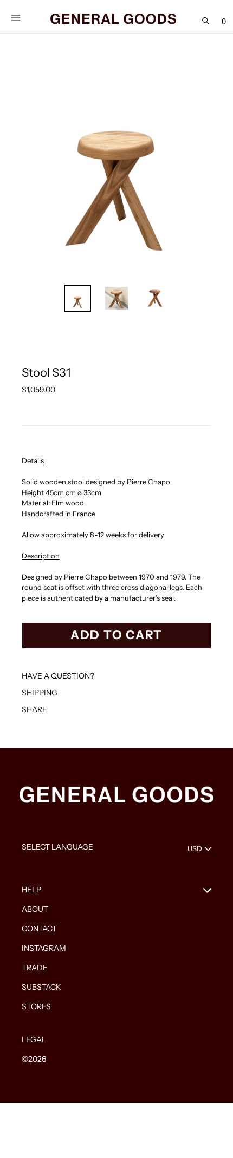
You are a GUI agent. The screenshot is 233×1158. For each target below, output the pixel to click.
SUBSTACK (41, 987)
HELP (31, 889)
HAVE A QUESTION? (58, 676)
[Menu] (15, 16)
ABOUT (35, 909)
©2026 (34, 1059)
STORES (36, 1006)
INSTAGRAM (44, 948)
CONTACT (39, 928)
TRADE (35, 967)
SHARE (34, 709)
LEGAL (34, 1039)
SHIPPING (39, 693)
